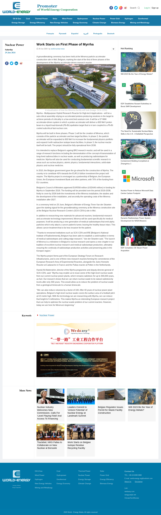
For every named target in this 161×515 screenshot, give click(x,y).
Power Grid (115, 19)
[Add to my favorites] (113, 49)
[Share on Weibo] (21, 63)
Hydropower (82, 19)
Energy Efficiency (37, 23)
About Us (128, 482)
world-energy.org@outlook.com (141, 478)
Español (74, 34)
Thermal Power (41, 19)
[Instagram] (121, 8)
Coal (28, 19)
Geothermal (143, 19)
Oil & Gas (17, 19)
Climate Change (99, 23)
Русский (62, 34)
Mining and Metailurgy (139, 23)
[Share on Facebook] (7, 63)
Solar (55, 19)
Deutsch (110, 34)
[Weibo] (125, 8)
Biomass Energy (118, 23)
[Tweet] (116, 8)
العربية (85, 34)
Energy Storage (18, 23)
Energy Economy (80, 23)
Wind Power (67, 19)
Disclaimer (139, 482)
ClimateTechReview (132, 498)
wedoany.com (129, 491)
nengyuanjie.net (130, 495)
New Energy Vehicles (59, 23)
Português (97, 34)
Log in (147, 8)
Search (133, 8)
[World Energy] (40, 7)
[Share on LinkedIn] (16, 63)
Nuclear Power (99, 19)
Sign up (155, 8)
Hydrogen (129, 19)
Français (50, 34)
